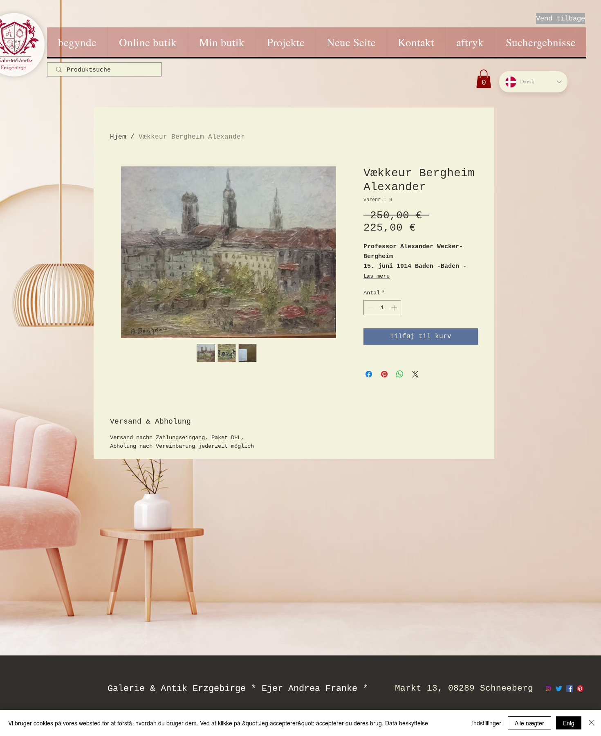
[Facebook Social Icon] (569, 688)
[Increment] (395, 308)
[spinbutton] (382, 308)
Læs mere (376, 276)
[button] (483, 79)
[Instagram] (548, 688)
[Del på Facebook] (369, 374)
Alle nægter (529, 723)
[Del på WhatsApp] (400, 374)
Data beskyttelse (406, 723)
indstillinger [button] (486, 723)
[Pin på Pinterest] (384, 374)
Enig (568, 723)
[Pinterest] (580, 688)
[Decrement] (370, 308)
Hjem (118, 137)
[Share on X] (415, 374)
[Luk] (591, 722)
